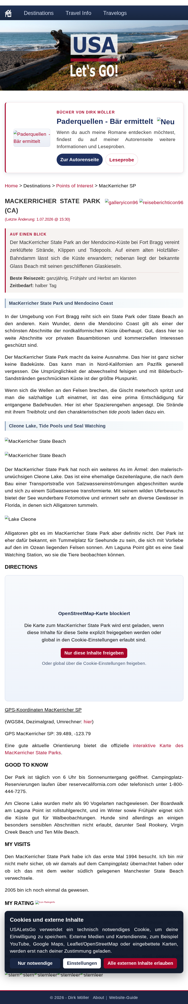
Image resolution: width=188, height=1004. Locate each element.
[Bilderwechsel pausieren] (179, 82)
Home (11, 185)
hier (88, 721)
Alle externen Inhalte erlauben (140, 963)
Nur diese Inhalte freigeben (94, 652)
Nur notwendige (35, 963)
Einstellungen (82, 963)
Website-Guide (123, 997)
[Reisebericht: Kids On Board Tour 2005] (160, 202)
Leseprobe (121, 159)
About (98, 997)
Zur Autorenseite (79, 159)
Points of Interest (74, 185)
